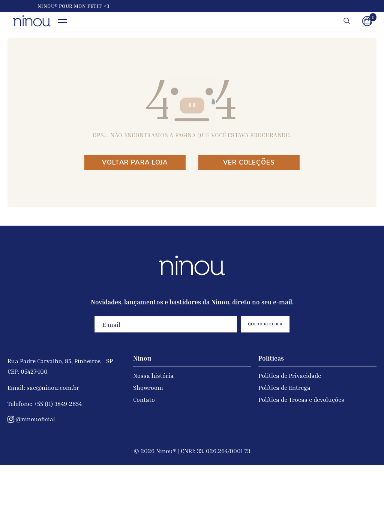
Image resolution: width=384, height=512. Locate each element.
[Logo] (32, 21)
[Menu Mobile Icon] (62, 21)
